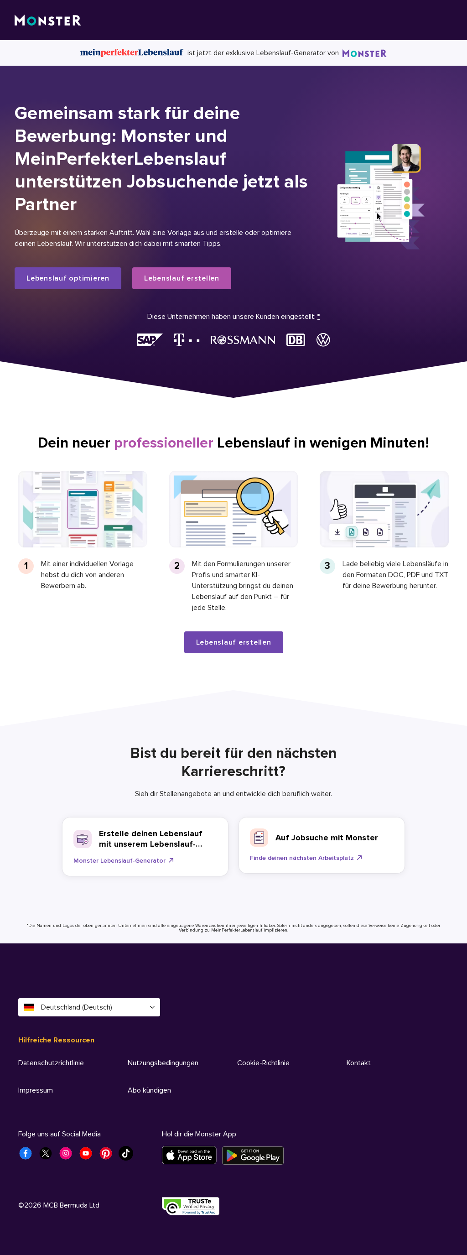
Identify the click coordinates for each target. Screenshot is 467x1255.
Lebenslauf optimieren (67, 278)
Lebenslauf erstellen (181, 278)
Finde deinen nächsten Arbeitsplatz (302, 858)
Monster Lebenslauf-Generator (119, 860)
